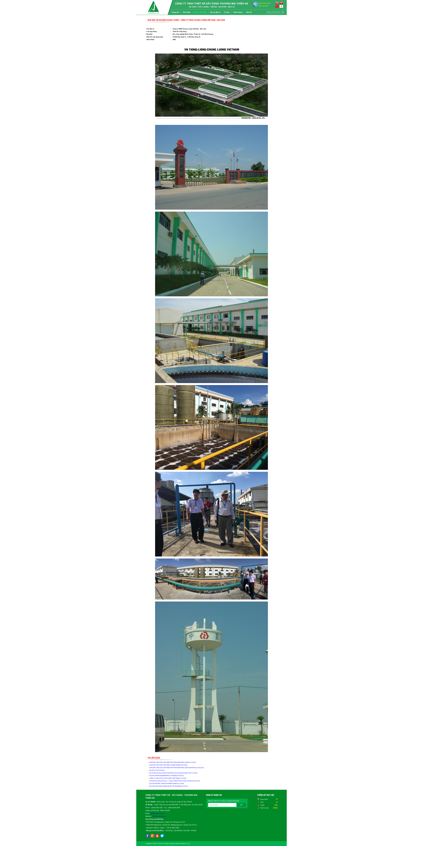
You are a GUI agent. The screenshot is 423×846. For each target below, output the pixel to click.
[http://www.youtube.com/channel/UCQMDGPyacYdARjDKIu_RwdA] (157, 836)
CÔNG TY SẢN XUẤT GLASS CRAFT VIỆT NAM (168, 778)
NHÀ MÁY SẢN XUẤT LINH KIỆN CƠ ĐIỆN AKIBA (168, 765)
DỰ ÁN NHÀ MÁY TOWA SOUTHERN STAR (167, 783)
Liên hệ (248, 12)
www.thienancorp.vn (159, 816)
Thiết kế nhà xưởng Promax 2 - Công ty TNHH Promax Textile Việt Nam (175, 781)
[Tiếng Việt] (282, 4)
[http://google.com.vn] (152, 836)
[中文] (277, 7)
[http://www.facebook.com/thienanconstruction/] (147, 836)
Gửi (241, 805)
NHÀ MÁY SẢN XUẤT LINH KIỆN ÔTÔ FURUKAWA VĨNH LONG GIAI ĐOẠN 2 (177, 767)
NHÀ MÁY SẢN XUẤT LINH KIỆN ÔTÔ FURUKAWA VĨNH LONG (173, 762)
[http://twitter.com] (162, 836)
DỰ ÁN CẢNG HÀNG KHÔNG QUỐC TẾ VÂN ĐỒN (169, 786)
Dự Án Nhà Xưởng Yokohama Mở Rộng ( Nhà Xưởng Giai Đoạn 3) (173, 773)
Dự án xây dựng (200, 12)
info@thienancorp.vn (157, 813)
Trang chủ (175, 12)
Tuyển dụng (237, 12)
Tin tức (227, 12)
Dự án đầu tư (215, 12)
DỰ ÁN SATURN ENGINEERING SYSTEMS (167, 775)
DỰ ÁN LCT (157, 770)
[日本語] (282, 7)
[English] (277, 4)
